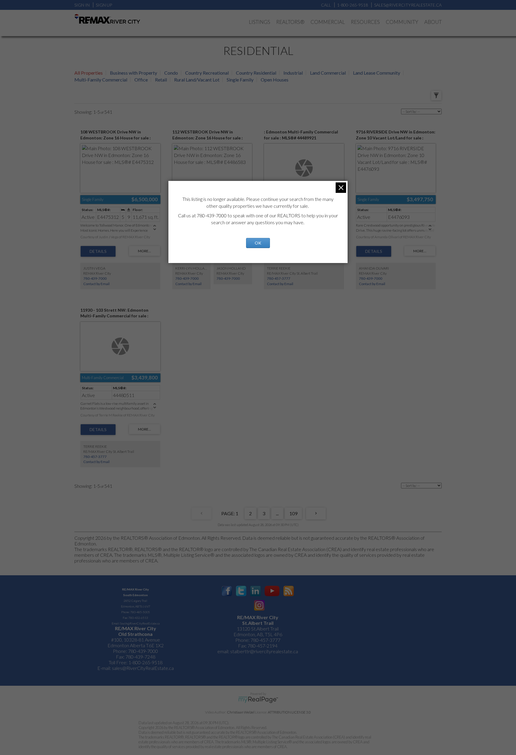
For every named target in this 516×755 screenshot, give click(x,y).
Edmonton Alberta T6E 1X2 (136, 645)
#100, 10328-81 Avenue (135, 639)
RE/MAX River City (135, 589)
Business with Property (133, 73)
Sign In (82, 4)
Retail (161, 79)
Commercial (328, 22)
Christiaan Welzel (240, 712)
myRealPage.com (258, 700)
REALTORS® (290, 22)
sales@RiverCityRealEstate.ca (143, 668)
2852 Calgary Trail (135, 600)
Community (402, 22)
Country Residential (256, 73)
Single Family (240, 79)
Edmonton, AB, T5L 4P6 (258, 634)
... (277, 513)
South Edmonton (135, 595)
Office (141, 79)
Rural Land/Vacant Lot (196, 79)
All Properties (88, 73)
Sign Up (104, 4)
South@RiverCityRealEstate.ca (139, 623)
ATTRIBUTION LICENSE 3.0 (289, 712)
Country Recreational (207, 73)
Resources (365, 22)
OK (258, 242)
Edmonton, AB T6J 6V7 (135, 606)
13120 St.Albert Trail (258, 628)
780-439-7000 (95, 278)
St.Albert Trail (258, 623)
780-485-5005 (140, 612)
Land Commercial (328, 73)
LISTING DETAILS (98, 251)
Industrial (293, 73)
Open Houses (274, 79)
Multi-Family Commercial (100, 79)
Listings (259, 22)
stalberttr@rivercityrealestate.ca (263, 651)
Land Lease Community (376, 73)
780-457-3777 (278, 278)
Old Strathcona (135, 634)
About (433, 22)
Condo (171, 73)
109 (293, 513)
